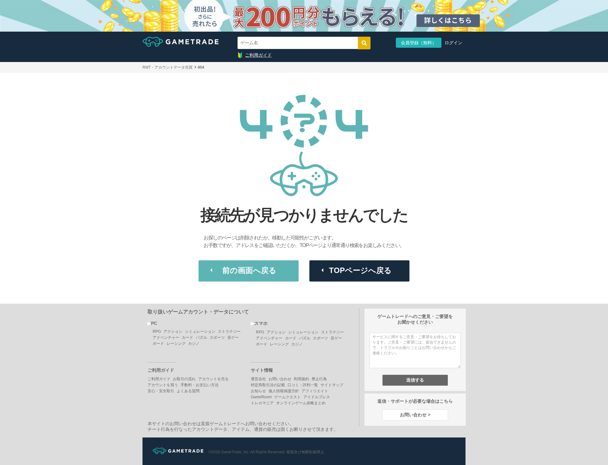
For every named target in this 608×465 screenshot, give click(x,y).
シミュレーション (200, 331)
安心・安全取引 (161, 391)
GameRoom (261, 397)
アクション (172, 331)
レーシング (176, 343)
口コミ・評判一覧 (303, 385)
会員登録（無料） (418, 42)
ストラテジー (229, 331)
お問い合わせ (280, 379)
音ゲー (233, 337)
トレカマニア (262, 403)
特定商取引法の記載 (268, 385)
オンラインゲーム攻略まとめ (301, 403)
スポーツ (217, 337)
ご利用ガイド (258, 55)
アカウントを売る (213, 379)
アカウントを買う (163, 385)
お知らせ (258, 391)
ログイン (453, 42)
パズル (201, 337)
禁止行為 (319, 379)
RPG (157, 331)
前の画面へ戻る (249, 270)
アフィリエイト (314, 391)
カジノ (194, 343)
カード (187, 337)
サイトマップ (331, 385)
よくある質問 (188, 391)
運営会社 (258, 379)
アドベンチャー (166, 337)
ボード (158, 343)
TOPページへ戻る (360, 270)
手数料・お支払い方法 (199, 385)
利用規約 (301, 379)
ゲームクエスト (287, 397)
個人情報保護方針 (284, 391)
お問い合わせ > (415, 414)
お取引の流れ (184, 379)
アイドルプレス (316, 397)
